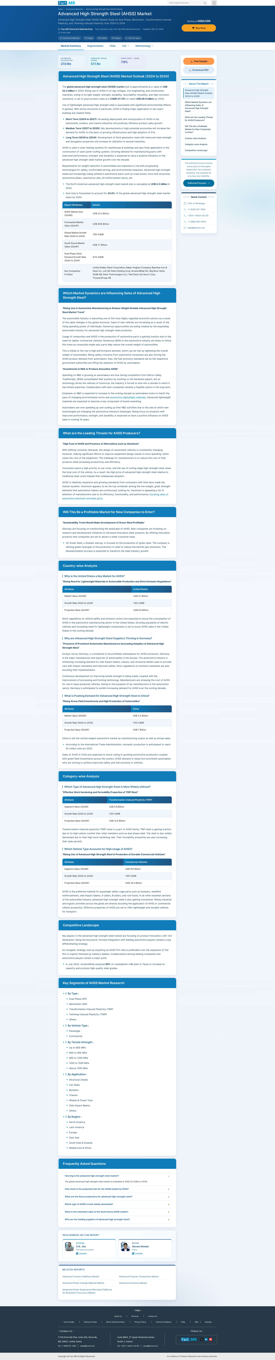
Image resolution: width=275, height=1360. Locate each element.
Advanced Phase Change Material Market (83, 1283)
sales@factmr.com (196, 227)
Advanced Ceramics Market (133, 1283)
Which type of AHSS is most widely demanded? (89, 1204)
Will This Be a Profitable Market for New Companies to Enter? (198, 129)
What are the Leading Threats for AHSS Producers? (199, 118)
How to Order (69, 1322)
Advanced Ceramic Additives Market (80, 1276)
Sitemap (208, 1322)
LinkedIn (83, 1253)
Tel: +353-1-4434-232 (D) (128, 1346)
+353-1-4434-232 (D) (198, 215)
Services (135, 1316)
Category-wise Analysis (196, 144)
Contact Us (152, 1316)
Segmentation (95, 45)
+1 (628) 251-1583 (196, 209)
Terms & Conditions (163, 1322)
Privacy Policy (140, 1322)
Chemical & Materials (74, 9)
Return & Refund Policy (115, 1322)
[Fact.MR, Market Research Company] (66, 3)
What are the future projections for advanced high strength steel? (98, 1196)
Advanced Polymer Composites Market (139, 1276)
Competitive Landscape (196, 150)
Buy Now (201, 28)
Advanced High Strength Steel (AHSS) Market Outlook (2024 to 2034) (198, 93)
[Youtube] (210, 1339)
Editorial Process (197, 183)
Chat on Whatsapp (196, 203)
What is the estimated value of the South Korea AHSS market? (96, 1212)
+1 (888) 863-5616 (197, 221)
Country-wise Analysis (195, 138)
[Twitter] (201, 1339)
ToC (124, 45)
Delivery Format (90, 1322)
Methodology (143, 45)
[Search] (205, 3)
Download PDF (200, 70)
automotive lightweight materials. (128, 397)
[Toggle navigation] (214, 3)
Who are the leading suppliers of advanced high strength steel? (97, 1219)
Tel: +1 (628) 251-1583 (67, 1346)
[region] (117, 241)
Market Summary (71, 45)
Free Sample (200, 61)
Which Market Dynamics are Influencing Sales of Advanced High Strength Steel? (198, 106)
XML (197, 1322)
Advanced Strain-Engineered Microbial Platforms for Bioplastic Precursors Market (87, 1291)
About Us (118, 1316)
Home (60, 9)
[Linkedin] (206, 1339)
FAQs (113, 45)
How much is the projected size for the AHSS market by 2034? (97, 1189)
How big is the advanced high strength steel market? (92, 1176)
